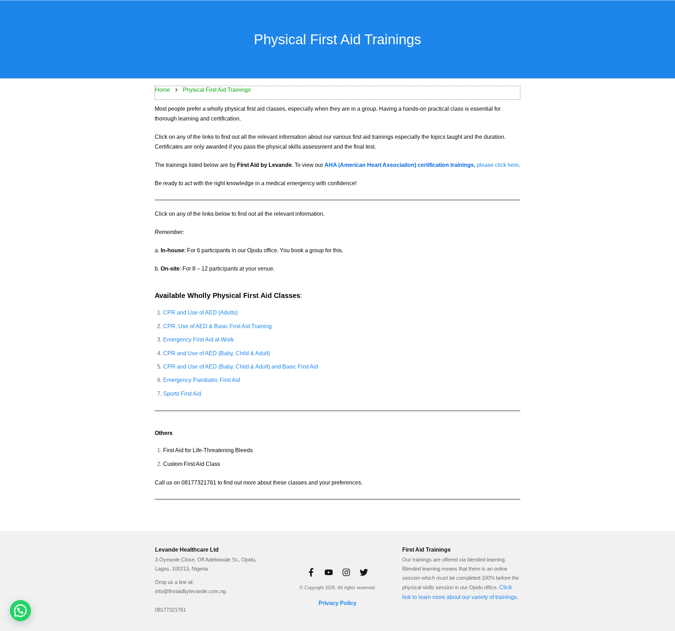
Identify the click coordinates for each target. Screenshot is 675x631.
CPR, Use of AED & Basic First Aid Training (217, 326)
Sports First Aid (182, 394)
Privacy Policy (337, 603)
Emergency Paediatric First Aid (201, 380)
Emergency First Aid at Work (198, 340)
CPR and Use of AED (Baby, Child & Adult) (216, 353)
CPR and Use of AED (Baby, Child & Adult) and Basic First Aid (240, 367)
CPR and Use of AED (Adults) (200, 313)
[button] (20, 610)
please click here (498, 165)
